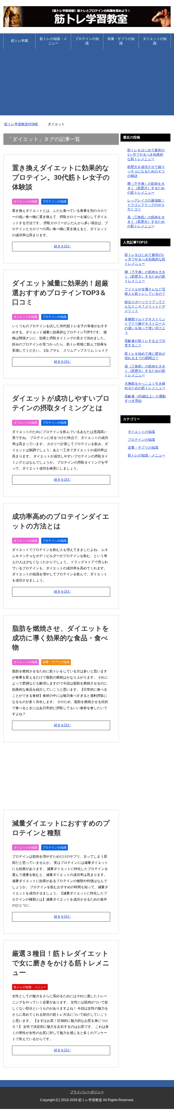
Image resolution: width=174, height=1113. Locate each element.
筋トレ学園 (19, 40)
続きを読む (62, 246)
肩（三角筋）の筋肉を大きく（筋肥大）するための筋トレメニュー (146, 221)
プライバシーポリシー (87, 1092)
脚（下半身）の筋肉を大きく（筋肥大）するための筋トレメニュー (146, 188)
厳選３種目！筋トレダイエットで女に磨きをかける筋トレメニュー (60, 963)
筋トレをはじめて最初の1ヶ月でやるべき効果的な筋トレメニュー (146, 154)
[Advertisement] (87, 85)
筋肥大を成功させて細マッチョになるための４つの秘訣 (146, 171)
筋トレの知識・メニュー (53, 41)
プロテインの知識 (87, 41)
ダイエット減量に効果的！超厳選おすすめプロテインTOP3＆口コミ (60, 292)
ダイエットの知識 (155, 41)
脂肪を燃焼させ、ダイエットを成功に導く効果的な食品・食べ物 (60, 638)
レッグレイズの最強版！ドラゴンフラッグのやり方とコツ (146, 205)
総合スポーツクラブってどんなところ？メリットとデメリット (145, 306)
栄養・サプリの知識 (121, 41)
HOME (21, 124)
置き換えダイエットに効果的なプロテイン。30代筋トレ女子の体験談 (61, 177)
